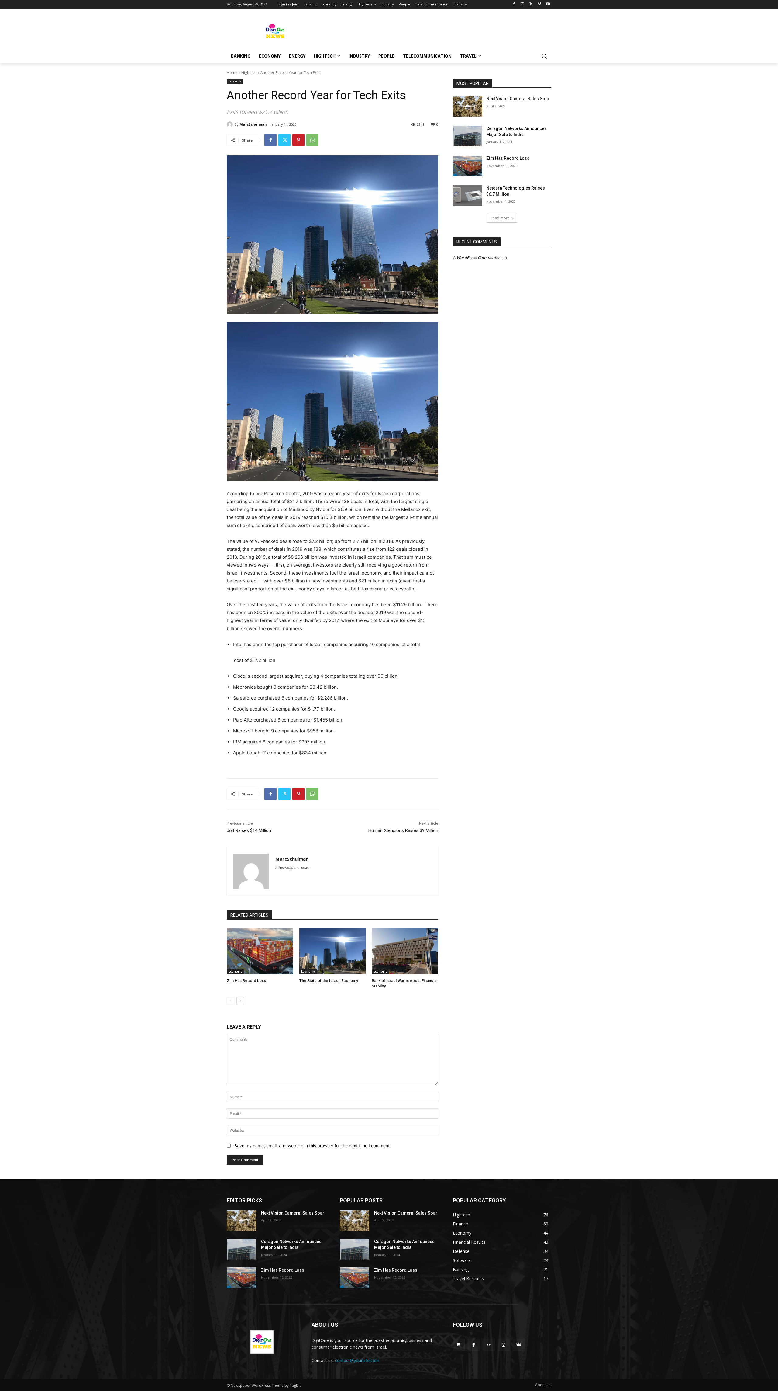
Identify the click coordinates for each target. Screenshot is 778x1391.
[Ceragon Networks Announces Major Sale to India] (467, 136)
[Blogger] (459, 1345)
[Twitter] (531, 4)
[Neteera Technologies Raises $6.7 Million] (467, 195)
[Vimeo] (539, 4)
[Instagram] (522, 4)
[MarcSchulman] (231, 124)
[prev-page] (230, 1001)
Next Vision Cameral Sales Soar (517, 98)
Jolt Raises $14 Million (249, 830)
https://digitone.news (292, 867)
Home (232, 72)
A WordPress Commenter (476, 257)
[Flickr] (488, 1345)
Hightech (248, 72)
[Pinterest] (298, 140)
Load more (500, 218)
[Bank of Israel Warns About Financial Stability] (405, 951)
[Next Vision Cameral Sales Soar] (467, 106)
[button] (544, 56)
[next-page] (240, 1001)
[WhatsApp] (312, 140)
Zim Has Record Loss (246, 980)
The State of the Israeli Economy (328, 980)
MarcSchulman (253, 124)
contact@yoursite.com (357, 1360)
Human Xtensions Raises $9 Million (403, 830)
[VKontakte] (519, 1345)
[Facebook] (514, 4)
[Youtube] (547, 4)
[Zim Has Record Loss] (260, 951)
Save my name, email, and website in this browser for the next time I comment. (312, 1145)
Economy (235, 81)
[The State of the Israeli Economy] (332, 951)
